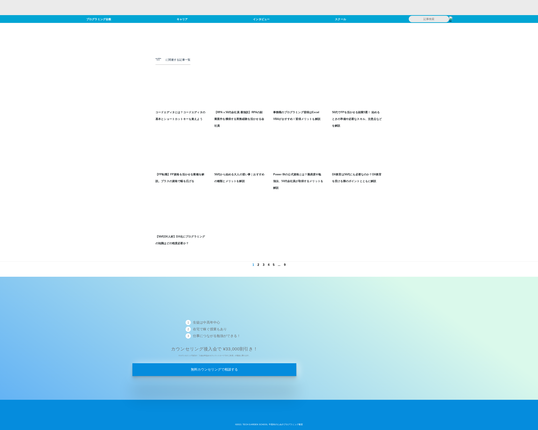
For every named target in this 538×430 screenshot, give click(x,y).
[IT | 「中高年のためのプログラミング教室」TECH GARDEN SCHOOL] (269, 418)
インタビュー (261, 19)
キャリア (182, 19)
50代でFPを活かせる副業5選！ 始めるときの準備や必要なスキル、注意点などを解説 (357, 119)
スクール (340, 19)
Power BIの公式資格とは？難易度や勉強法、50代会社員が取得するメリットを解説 (298, 181)
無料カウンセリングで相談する (214, 369)
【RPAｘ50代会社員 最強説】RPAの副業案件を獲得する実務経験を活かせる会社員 (239, 119)
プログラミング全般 (98, 19)
